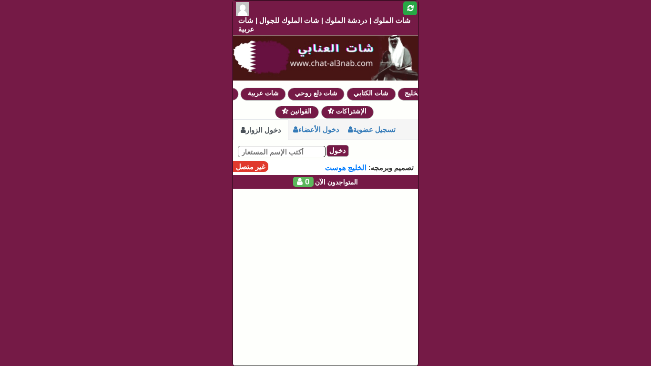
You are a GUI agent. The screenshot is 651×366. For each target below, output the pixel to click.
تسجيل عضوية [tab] (374, 129)
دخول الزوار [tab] (263, 130)
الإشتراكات (350, 111)
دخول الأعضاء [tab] (318, 129)
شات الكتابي (374, 93)
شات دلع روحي (319, 93)
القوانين (300, 111)
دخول (337, 150)
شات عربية (266, 93)
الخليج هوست (345, 167)
